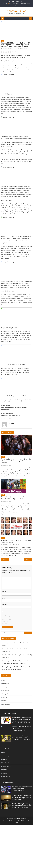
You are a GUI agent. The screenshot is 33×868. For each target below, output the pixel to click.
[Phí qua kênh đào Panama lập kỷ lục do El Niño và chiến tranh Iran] (6, 798)
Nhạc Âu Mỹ (5, 690)
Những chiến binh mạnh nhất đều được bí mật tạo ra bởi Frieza (6, 559)
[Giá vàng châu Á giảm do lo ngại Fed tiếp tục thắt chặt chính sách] (6, 806)
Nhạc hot (4, 697)
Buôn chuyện (5, 683)
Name (4, 591)
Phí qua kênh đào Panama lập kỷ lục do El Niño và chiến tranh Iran (15, 650)
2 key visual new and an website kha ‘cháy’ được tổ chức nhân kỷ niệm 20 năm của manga (21, 719)
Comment (5, 576)
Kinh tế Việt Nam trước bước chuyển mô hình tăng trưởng (15, 644)
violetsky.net (22, 818)
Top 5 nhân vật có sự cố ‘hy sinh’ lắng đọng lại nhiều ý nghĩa (21, 737)
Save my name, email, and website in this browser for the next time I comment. (6, 618)
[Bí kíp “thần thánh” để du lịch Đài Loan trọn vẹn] (6, 729)
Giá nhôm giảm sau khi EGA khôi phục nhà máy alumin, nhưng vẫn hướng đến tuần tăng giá (15, 662)
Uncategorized (6, 704)
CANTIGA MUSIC (16, 11)
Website (4, 604)
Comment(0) (23, 48)
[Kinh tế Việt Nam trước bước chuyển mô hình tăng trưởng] (6, 789)
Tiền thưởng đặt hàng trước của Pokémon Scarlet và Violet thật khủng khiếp (15, 498)
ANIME (2, 41)
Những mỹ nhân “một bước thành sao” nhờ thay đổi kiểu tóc (29, 559)
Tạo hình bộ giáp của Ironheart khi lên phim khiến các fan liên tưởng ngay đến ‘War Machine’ (16, 461)
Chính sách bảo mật (14, 3)
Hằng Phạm (27, 799)
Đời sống (4, 687)
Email (4, 598)
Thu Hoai (15, 48)
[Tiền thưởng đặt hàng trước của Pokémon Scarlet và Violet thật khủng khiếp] (16, 486)
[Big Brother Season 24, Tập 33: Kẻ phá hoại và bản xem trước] (16, 526)
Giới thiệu (5, 3)
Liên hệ (16, 5)
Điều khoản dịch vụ (25, 3)
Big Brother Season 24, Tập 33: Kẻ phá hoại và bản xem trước (16, 541)
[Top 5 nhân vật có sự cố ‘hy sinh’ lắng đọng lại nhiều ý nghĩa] (6, 738)
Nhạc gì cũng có (6, 694)
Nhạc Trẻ (4, 701)
